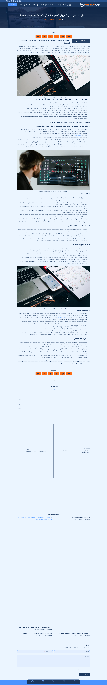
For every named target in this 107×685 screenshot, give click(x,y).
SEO (27, 4)
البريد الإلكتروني (48, 651)
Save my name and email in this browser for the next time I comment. (74, 670)
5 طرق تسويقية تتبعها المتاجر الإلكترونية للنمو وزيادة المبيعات (35, 628)
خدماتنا (49, 4)
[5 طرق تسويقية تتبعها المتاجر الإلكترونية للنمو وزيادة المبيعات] (34, 571)
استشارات (56, 4)
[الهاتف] (20, 1)
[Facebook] (9, 1)
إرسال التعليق (84, 674)
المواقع (34, 4)
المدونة (21, 4)
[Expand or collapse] (88, 41)
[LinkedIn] (6, 1)
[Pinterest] (56, 36)
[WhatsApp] (17, 1)
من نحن (64, 4)
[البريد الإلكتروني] (15, 1)
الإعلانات (43, 4)
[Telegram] (44, 36)
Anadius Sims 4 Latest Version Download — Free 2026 (37, 634)
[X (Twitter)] (11, 1)
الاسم (87, 651)
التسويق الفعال (77, 135)
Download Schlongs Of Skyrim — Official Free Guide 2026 (74, 634)
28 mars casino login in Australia (81, 518)
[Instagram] (13, 1)
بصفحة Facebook (62, 317)
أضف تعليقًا (86, 656)
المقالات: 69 (53, 389)
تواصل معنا (12, 4)
